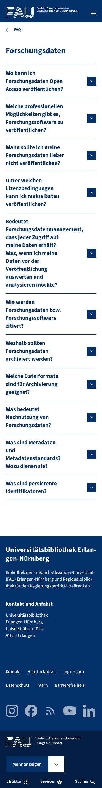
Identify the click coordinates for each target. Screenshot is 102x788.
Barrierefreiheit (69, 685)
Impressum (73, 672)
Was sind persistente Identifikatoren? (31, 487)
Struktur (14, 781)
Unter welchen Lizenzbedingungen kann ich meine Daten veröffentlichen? (32, 192)
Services (47, 781)
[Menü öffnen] (93, 13)
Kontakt (13, 672)
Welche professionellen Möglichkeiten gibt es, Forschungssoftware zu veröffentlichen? (34, 118)
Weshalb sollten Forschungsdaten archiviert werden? (29, 351)
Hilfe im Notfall (41, 672)
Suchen (81, 781)
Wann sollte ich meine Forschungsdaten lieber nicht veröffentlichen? (35, 155)
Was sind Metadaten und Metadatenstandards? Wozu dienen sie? (33, 454)
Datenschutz (17, 685)
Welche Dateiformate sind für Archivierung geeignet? (32, 384)
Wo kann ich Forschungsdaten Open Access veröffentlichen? (34, 81)
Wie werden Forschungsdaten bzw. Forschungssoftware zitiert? (33, 314)
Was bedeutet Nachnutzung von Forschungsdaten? (28, 417)
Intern (42, 685)
